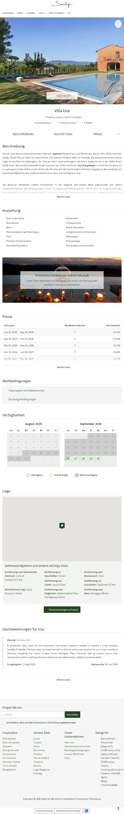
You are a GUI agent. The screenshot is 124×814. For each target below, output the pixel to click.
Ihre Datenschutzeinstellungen (68, 811)
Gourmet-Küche (11, 761)
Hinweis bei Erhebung (44, 811)
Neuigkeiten (9, 769)
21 (56, 447)
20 (48, 447)
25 (34, 453)
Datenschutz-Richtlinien (47, 722)
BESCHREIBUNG (23, 134)
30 (18, 458)
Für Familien (9, 758)
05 (41, 436)
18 (34, 447)
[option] (33, 445)
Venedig (37, 773)
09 (18, 441)
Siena (36, 746)
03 (26, 436)
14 (56, 441)
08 (11, 441)
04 (34, 436)
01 (11, 436)
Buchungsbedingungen (21, 399)
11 (34, 441)
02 (18, 436)
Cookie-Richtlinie (74, 754)
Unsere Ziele (41, 733)
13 (48, 441)
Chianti (37, 742)
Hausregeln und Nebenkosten (25, 390)
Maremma (39, 750)
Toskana (38, 761)
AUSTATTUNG (63, 134)
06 (48, 436)
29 (11, 458)
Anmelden (72, 714)
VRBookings (95, 798)
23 (18, 453)
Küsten (37, 765)
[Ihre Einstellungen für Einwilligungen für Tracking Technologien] (118, 808)
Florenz (37, 754)
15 (11, 447)
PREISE (97, 134)
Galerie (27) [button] (63, 96)
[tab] (62, 390)
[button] (5, 60)
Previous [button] (3, 445)
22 (11, 453)
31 (26, 458)
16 (18, 447)
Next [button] (121, 445)
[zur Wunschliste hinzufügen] (118, 24)
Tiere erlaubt (9, 765)
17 (26, 447)
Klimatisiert (9, 738)
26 (41, 453)
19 (41, 447)
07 (56, 436)
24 (26, 453)
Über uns (69, 742)
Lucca (36, 738)
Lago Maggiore (41, 769)
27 (48, 453)
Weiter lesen (63, 196)
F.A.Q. (67, 758)
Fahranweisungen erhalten (63, 609)
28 (56, 453)
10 (26, 441)
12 (41, 441)
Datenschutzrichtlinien (77, 746)
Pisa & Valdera (41, 758)
